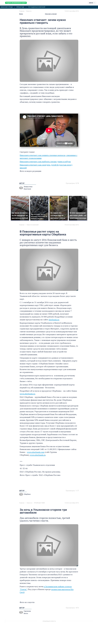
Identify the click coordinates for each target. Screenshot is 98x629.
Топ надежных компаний (36, 7)
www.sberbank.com (35, 452)
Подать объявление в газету (16, 3)
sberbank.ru (54, 319)
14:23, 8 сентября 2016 (72, 225)
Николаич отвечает (51, 14)
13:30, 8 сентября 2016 (72, 503)
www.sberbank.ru (27, 393)
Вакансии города (7, 7)
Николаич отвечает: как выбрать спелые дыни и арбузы (45, 161)
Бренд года (20, 7)
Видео (21, 14)
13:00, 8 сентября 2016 (72, 622)
